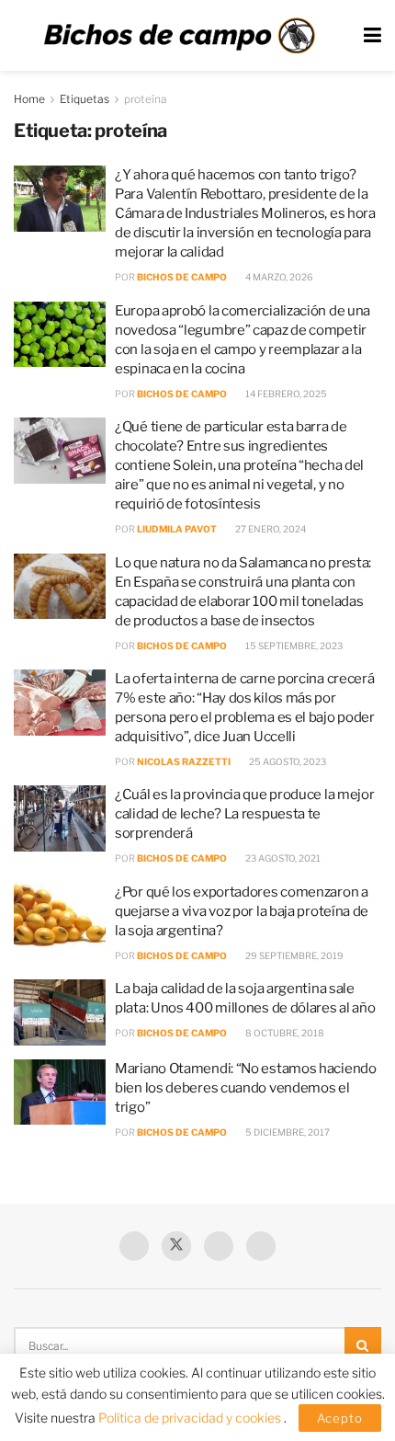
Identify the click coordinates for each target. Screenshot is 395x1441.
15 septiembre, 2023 (293, 645)
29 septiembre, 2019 (293, 955)
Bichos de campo (182, 276)
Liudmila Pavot (177, 528)
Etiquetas (84, 99)
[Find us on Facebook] (134, 1246)
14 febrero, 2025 (285, 393)
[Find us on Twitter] (176, 1246)
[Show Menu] (372, 35)
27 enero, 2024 (269, 528)
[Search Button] (362, 1345)
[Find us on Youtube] (218, 1246)
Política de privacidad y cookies (191, 1417)
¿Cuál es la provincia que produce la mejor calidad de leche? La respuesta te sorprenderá (244, 813)
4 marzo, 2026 (278, 276)
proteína (145, 99)
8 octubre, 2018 (283, 1032)
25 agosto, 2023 (286, 761)
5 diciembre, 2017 (286, 1132)
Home (29, 99)
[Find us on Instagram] (261, 1246)
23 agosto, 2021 (282, 857)
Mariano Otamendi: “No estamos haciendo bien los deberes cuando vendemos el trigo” (246, 1087)
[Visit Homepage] (179, 35)
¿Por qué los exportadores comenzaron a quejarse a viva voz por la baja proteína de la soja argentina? (241, 911)
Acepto (340, 1418)
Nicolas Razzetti (184, 761)
